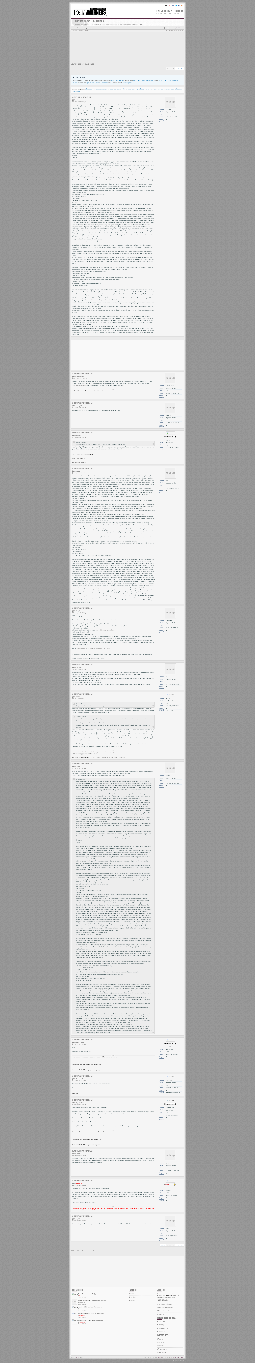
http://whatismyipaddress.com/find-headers (85, 754)
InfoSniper (161, 1346)
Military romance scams (128, 89)
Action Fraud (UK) (163, 1328)
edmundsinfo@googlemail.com (105, 630)
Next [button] (182, 68)
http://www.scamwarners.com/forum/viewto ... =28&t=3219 (109, 757)
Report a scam (76, 91)
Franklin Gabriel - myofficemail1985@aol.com (90, 1307)
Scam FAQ (161, 1314)
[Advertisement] (127, 48)
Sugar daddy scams (176, 89)
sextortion (105, 83)
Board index (77, 28)
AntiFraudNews (163, 1352)
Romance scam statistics (114, 89)
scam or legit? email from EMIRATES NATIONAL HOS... (92, 1300)
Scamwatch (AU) (162, 1331)
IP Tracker (161, 1342)
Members (132, 1297)
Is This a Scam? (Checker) (165, 1304)
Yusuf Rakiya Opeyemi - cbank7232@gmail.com (91, 1313)
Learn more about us (170, 1297)
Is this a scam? (89, 89)
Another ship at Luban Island (82, 64)
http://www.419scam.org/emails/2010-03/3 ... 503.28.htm (93, 648)
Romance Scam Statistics (166, 1307)
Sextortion (157, 89)
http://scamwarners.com (79, 385)
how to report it (127, 83)
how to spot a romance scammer (143, 80)
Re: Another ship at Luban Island (82, 373)
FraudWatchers (163, 1349)
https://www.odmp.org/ (93, 1070)
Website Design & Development (177, 1357)
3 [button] (178, 68)
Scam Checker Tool (117, 80)
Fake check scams (165, 89)
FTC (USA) (161, 1325)
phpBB (77, 1357)
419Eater (161, 1339)
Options (163, 1245)
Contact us (133, 1300)
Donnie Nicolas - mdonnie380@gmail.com (89, 1294)
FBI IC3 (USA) (161, 1321)
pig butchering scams (92, 83)
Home (158, 11)
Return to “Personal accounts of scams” (83, 1251)
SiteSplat (160, 1357)
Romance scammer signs (100, 89)
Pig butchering (140, 89)
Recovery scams (149, 89)
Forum (167, 11)
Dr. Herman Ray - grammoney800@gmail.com (90, 1320)
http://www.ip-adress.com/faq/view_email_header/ (104, 752)
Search (177, 11)
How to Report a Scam (165, 1311)
